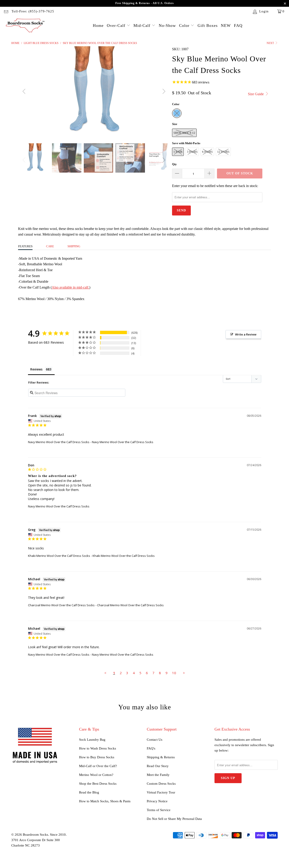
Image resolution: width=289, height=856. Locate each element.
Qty (174, 164)
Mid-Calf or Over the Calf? (98, 766)
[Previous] (24, 91)
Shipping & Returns (161, 757)
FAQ (238, 25)
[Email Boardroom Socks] (5, 11)
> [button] (184, 673)
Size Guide (256, 94)
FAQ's (151, 748)
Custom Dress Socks (161, 783)
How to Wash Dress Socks (97, 748)
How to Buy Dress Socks (96, 757)
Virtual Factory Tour (161, 792)
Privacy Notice (157, 801)
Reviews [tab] (36, 369)
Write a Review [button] (245, 334)
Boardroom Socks (35, 834)
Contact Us (154, 739)
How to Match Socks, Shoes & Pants (105, 801)
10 (174, 673)
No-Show (167, 25)
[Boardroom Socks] (25, 26)
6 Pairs (207, 151)
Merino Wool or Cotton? (96, 775)
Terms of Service (158, 810)
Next (271, 43)
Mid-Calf (142, 25)
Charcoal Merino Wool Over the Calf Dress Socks (61, 605)
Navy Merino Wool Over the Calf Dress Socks (58, 442)
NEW (226, 25)
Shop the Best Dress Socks (98, 783)
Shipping (74, 246)
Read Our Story (158, 766)
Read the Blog (89, 792)
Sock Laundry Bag (92, 739)
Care (50, 246)
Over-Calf (117, 25)
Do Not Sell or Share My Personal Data (174, 819)
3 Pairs (192, 151)
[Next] (163, 91)
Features (25, 246)
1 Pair (177, 151)
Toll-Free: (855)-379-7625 (33, 11)
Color (185, 25)
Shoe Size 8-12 (184, 132)
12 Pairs (223, 151)
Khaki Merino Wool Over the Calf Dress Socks (59, 556)
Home (98, 25)
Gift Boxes (208, 25)
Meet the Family (158, 775)
